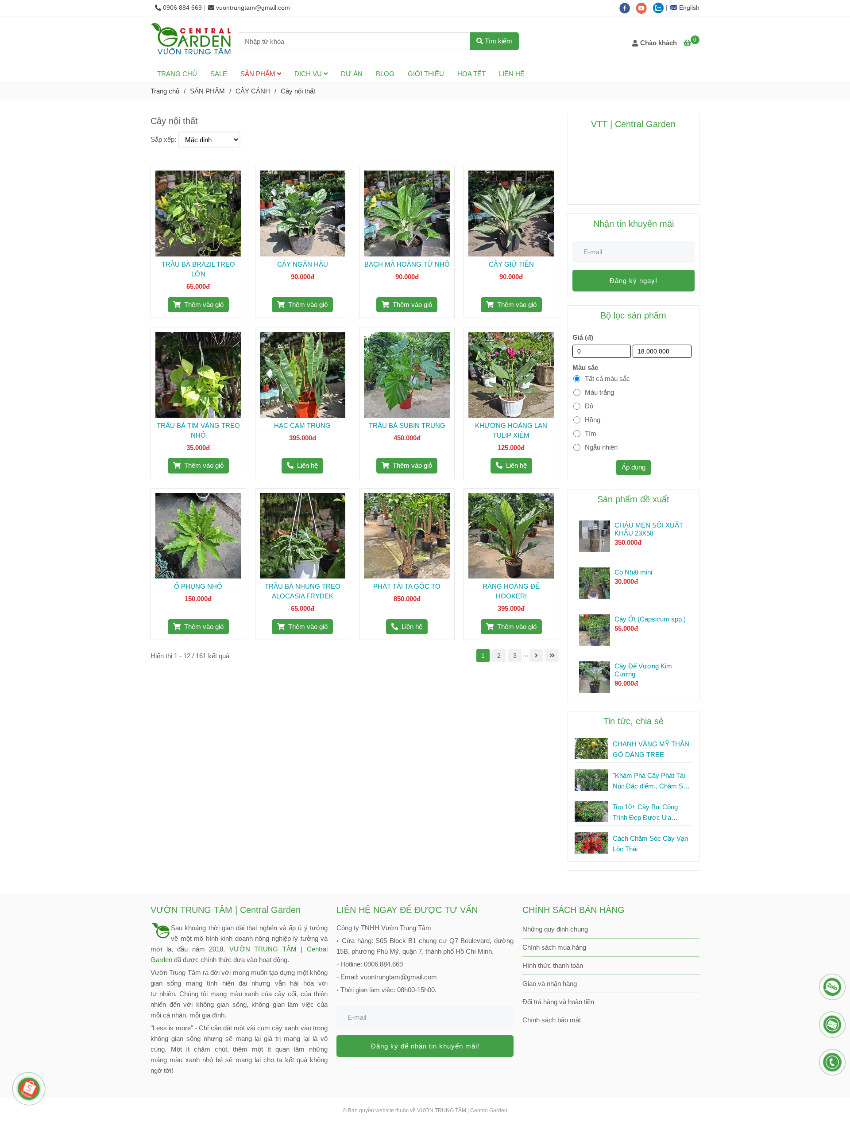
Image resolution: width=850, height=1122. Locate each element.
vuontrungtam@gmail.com (253, 7)
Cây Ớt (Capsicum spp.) (650, 619)
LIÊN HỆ (512, 74)
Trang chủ (165, 91)
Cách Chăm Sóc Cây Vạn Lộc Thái (650, 844)
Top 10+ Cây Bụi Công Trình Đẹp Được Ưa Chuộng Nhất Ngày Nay (647, 813)
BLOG (385, 74)
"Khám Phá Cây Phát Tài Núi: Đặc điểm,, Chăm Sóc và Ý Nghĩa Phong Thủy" (651, 782)
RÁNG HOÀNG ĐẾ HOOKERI (511, 591)
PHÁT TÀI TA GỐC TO (406, 586)
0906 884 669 (182, 7)
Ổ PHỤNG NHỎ (198, 586)
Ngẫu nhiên (601, 447)
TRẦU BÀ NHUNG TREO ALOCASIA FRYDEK (302, 591)
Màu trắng (599, 392)
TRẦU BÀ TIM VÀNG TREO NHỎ (198, 430)
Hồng (592, 419)
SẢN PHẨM (258, 74)
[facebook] (627, 7)
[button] (687, 8)
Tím (590, 433)
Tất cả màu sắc (607, 378)
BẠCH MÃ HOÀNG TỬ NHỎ (407, 264)
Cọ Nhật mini (633, 572)
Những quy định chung (555, 929)
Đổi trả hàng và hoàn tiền (558, 1002)
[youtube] (644, 7)
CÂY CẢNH (253, 91)
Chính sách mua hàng (554, 947)
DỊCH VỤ (309, 74)
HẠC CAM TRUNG (302, 425)
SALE (218, 74)
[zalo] (660, 7)
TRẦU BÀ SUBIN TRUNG (407, 425)
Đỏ (589, 406)
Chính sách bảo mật (551, 1020)
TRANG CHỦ (177, 74)
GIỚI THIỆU (426, 74)
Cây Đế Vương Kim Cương (643, 670)
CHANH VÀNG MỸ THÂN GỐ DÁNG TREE (651, 749)
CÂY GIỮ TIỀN (511, 264)
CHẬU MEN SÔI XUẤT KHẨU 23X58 (648, 529)
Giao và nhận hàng (549, 983)
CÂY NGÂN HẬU (302, 264)
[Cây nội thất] (191, 41)
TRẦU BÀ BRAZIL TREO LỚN (198, 269)
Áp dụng (633, 467)
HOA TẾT (471, 74)
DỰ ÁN (352, 74)
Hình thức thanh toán (552, 965)
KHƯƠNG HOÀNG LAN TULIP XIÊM (511, 430)
